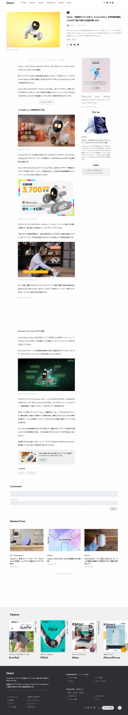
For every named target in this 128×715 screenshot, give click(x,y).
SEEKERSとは (73, 696)
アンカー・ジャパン (24, 66)
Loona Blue (64, 79)
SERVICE (40, 2)
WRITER (81, 692)
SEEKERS (61, 2)
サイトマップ (31, 703)
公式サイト (56, 441)
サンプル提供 (99, 677)
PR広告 (71, 681)
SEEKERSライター (100, 696)
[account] (120, 708)
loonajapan (31, 473)
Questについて (13, 696)
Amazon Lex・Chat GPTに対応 (93, 173)
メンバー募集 (12, 707)
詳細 (62, 60)
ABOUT (69, 2)
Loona (74, 39)
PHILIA (75, 692)
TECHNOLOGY (51, 2)
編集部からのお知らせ (34, 696)
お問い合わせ (32, 707)
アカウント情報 (73, 699)
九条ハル (72, 25)
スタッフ (11, 703)
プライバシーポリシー (34, 700)
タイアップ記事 (73, 677)
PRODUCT (32, 2)
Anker (68, 39)
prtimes (21, 473)
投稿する (113, 509)
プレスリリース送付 (100, 681)
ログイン (97, 699)
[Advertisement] (46, 312)
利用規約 (11, 700)
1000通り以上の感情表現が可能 (93, 170)
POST (69, 692)
